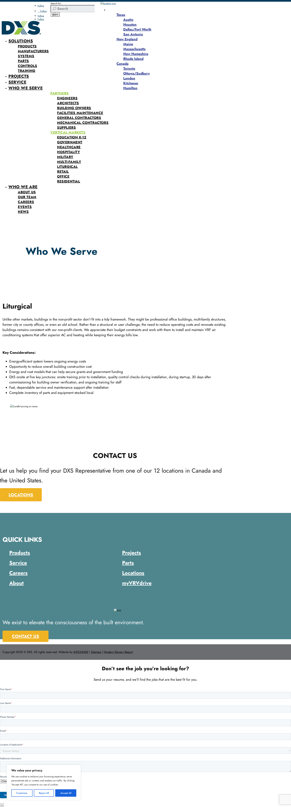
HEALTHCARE (69, 147)
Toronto (129, 68)
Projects (131, 552)
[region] (44, 782)
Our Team (27, 197)
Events (25, 206)
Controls (27, 65)
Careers (26, 201)
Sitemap (96, 652)
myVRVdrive (137, 583)
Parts (23, 61)
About (16, 583)
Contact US (25, 636)
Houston (130, 24)
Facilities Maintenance (80, 112)
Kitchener (130, 83)
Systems (26, 56)
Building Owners (74, 108)
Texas (121, 14)
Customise (21, 793)
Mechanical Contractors (82, 122)
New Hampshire (135, 53)
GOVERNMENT (69, 142)
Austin (128, 19)
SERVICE (17, 82)
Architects (68, 103)
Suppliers (66, 127)
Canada (122, 63)
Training (26, 70)
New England (127, 39)
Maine (128, 44)
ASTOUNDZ (80, 652)
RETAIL (63, 171)
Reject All (44, 793)
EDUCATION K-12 (71, 137)
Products (27, 46)
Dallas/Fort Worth (137, 29)
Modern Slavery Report (118, 652)
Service (18, 562)
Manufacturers (33, 51)
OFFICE (63, 176)
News (23, 211)
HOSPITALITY (68, 152)
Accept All (65, 793)
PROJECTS (18, 76)
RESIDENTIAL (68, 181)
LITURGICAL (67, 166)
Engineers (67, 98)
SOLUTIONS (20, 41)
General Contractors (79, 117)
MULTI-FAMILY (69, 161)
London (129, 78)
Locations (21, 495)
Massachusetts (134, 49)
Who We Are (23, 187)
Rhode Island (133, 58)
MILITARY (65, 156)
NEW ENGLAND (123, 9)
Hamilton (130, 88)
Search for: (56, 3)
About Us (27, 192)
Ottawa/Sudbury (136, 73)
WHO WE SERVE (25, 88)
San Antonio (133, 34)
